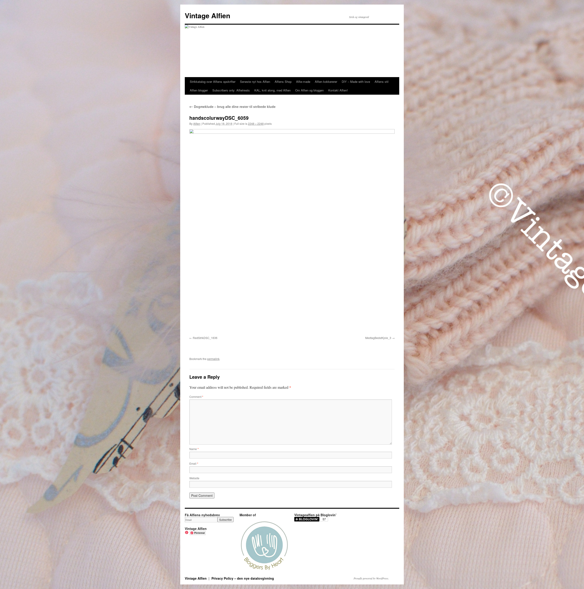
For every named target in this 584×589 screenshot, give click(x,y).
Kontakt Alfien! (338, 90)
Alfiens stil (381, 81)
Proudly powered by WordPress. (371, 578)
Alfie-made (303, 81)
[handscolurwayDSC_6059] (292, 231)
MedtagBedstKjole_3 (378, 338)
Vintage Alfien (207, 15)
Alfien (196, 123)
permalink (213, 359)
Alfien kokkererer (326, 81)
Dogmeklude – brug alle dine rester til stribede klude (232, 106)
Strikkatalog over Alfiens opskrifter (212, 81)
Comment (196, 397)
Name (194, 449)
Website (194, 478)
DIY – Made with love (356, 81)
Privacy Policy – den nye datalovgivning (242, 578)
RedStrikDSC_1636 (205, 338)
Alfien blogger (199, 90)
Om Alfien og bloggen (309, 90)
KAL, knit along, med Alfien (272, 90)
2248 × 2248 (256, 123)
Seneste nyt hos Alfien (255, 81)
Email (193, 463)
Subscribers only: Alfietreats (231, 90)
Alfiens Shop (283, 81)
